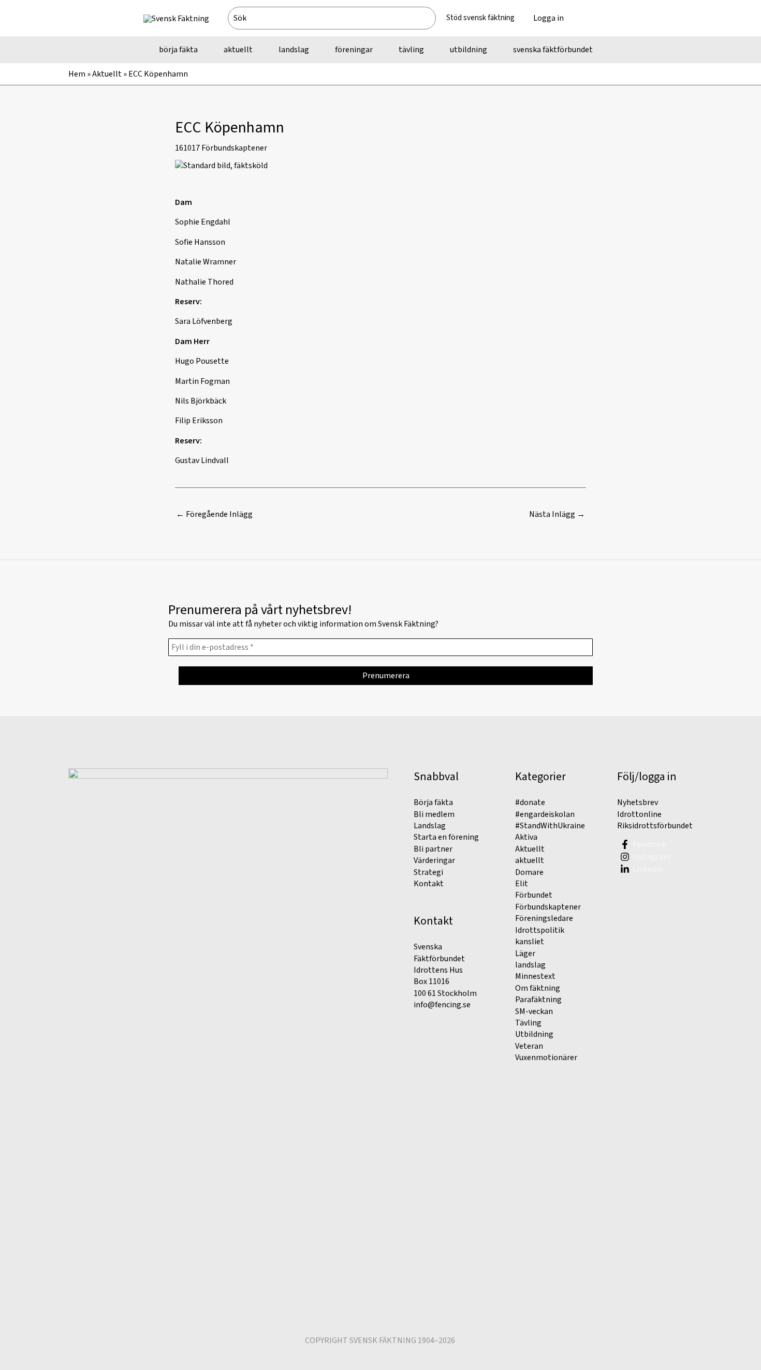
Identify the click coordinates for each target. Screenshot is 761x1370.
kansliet (529, 941)
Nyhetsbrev (637, 802)
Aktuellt (107, 74)
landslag (530, 965)
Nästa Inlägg (557, 514)
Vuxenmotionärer (546, 1057)
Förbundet (533, 895)
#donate (530, 802)
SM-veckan (534, 1011)
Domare (529, 872)
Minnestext (535, 976)
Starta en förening (446, 837)
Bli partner (433, 849)
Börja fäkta (433, 802)
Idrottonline (639, 814)
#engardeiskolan (545, 814)
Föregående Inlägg (214, 514)
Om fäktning (537, 988)
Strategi (428, 872)
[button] (595, 18)
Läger (525, 953)
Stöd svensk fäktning (480, 17)
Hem (76, 74)
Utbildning (534, 1034)
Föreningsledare (544, 918)
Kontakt (429, 883)
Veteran (529, 1046)
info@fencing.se (442, 1004)
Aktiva (526, 837)
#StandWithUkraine (550, 825)
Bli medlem (434, 814)
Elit (521, 883)
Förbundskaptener (234, 148)
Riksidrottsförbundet (655, 825)
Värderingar (434, 860)
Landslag (430, 825)
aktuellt (529, 860)
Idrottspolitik (539, 930)
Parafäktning (538, 999)
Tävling (528, 1023)
